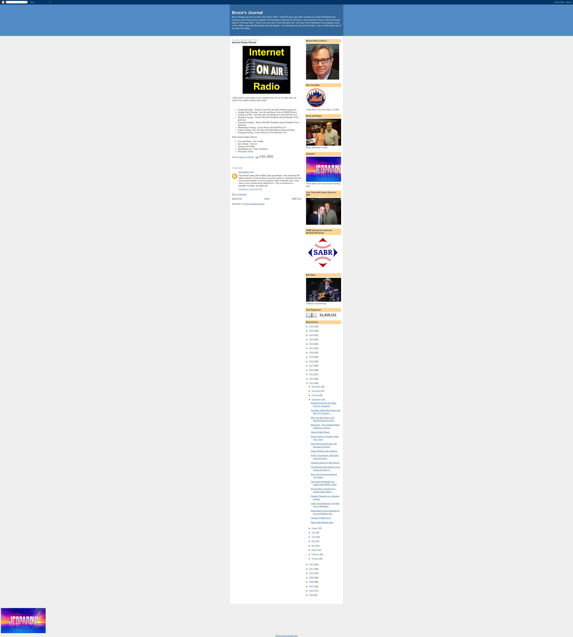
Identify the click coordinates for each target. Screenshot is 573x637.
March (315, 550)
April (314, 546)
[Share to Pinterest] (271, 156)
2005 (311, 595)
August (315, 528)
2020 (311, 353)
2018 (311, 361)
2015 (311, 374)
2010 (311, 573)
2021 (311, 348)
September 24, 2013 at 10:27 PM (250, 189)
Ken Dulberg (244, 172)
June (314, 537)
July (314, 533)
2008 (311, 582)
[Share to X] (266, 156)
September (317, 400)
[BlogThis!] (263, 156)
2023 (311, 339)
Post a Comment (239, 194)
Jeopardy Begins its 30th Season (325, 463)
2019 (311, 357)
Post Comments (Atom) (254, 204)
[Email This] (260, 156)
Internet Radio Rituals (320, 432)
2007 (311, 586)
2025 (311, 331)
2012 (311, 564)
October (315, 395)
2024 (311, 335)
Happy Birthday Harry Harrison (324, 451)
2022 (311, 344)
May (314, 541)
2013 (311, 383)
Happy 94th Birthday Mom (322, 522)
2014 (311, 379)
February (316, 554)
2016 (311, 370)
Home (266, 198)
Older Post (296, 198)
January (315, 559)
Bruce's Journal (247, 12)
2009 (311, 578)
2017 (311, 366)
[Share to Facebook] (269, 156)
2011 (311, 569)
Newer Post (237, 198)
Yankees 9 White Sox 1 (321, 518)
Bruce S (243, 157)
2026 (311, 326)
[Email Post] (256, 157)
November (316, 391)
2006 (311, 591)
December (316, 387)
